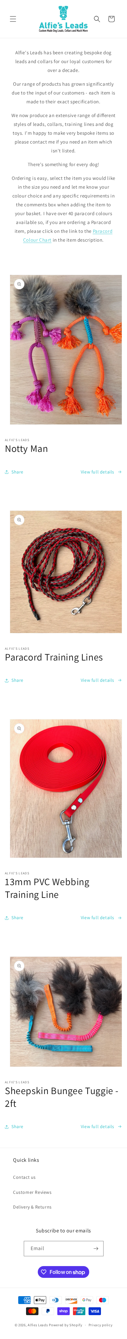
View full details (97, 472)
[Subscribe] (96, 1248)
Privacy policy (101, 1325)
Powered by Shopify (65, 1325)
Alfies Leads (38, 1325)
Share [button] (17, 472)
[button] (13, 19)
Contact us (24, 1177)
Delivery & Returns (32, 1207)
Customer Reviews (32, 1192)
